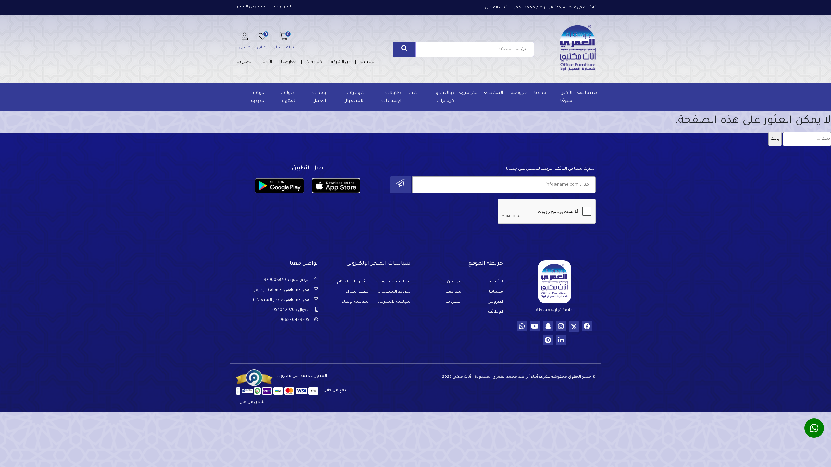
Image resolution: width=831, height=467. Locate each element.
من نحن (454, 282)
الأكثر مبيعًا (566, 97)
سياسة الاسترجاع (394, 302)
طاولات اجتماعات (391, 97)
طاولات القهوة (288, 97)
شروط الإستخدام (394, 292)
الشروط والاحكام (353, 282)
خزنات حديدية (258, 97)
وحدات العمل (319, 97)
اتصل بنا (244, 62)
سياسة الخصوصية (393, 282)
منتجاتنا (588, 93)
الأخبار (266, 62)
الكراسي (470, 93)
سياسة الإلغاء (355, 302)
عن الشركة (341, 62)
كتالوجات (313, 62)
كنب (413, 93)
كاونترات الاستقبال (354, 97)
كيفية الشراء (357, 292)
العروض (495, 302)
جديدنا (540, 93)
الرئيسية (367, 62)
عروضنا (518, 93)
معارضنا (289, 62)
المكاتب (494, 93)
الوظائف (495, 312)
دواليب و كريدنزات (445, 97)
